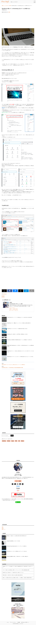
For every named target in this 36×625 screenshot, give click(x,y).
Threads (18, 488)
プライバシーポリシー (13, 622)
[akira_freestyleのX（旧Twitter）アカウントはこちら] (15, 484)
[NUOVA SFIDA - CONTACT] (18, 617)
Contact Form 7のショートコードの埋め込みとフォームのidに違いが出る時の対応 (19, 317)
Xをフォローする (12, 307)
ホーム (8, 622)
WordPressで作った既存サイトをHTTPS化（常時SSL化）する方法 (17, 334)
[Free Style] (5, 2)
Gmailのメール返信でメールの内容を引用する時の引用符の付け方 (16, 535)
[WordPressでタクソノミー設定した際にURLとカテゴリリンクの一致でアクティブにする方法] (4, 352)
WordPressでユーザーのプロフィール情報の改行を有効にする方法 (17, 328)
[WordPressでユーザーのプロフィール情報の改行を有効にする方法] (4, 330)
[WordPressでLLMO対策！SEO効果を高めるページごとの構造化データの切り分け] (4, 341)
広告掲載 (18, 622)
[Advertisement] (18, 20)
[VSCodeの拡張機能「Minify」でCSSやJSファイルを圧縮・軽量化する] (4, 558)
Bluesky (18, 486)
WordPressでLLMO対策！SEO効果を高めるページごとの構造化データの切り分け (19, 339)
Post (4, 291)
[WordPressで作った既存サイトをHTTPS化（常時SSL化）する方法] (4, 336)
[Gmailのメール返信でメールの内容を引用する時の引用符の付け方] (4, 537)
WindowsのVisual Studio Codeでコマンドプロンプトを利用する (16, 546)
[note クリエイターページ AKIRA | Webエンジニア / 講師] (18, 595)
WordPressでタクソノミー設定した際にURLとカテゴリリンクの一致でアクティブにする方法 (20, 351)
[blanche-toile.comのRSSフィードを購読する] (22, 484)
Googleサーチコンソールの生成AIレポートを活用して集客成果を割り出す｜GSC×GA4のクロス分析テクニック (18, 567)
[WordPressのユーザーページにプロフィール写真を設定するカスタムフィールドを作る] (4, 358)
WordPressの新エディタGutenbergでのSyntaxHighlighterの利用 (12, 367)
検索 (12, 435)
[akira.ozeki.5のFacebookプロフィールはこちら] (12, 484)
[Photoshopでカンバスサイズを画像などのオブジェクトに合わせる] (4, 553)
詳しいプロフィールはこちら (14, 310)
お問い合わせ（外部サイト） (25, 622)
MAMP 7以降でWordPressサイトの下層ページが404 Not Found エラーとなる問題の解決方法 (20, 346)
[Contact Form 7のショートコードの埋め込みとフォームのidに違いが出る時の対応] (4, 319)
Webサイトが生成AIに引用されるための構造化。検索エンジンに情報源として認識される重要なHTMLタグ (17, 577)
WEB (9, 12)
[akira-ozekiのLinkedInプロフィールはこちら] (20, 484)
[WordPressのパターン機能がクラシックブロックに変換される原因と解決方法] (4, 324)
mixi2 (18, 490)
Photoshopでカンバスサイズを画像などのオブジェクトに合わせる (17, 551)
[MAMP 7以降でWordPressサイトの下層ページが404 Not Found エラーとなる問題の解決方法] (4, 347)
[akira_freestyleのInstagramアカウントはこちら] (17, 484)
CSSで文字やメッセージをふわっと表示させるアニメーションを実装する (13, 364)
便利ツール (3, 529)
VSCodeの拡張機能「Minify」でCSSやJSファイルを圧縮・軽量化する (17, 556)
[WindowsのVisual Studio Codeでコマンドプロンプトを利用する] (4, 548)
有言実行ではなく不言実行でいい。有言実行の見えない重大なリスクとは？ (13, 572)
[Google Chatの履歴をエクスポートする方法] (4, 542)
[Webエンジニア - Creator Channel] (18, 495)
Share (10, 291)
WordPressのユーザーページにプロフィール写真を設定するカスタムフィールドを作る (20, 356)
